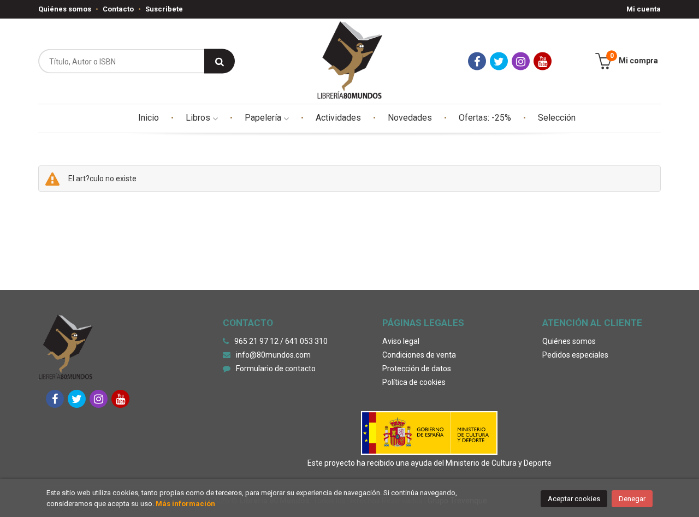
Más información (185, 504)
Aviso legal (400, 341)
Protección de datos (416, 368)
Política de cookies (414, 382)
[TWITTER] (499, 61)
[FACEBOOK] (477, 61)
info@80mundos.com (273, 354)
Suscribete (164, 9)
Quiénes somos (64, 9)
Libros (199, 117)
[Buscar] (219, 61)
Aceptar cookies (574, 499)
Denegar (632, 499)
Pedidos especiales (575, 354)
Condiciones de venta (419, 354)
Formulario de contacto (276, 368)
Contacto (118, 9)
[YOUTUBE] (543, 61)
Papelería (264, 117)
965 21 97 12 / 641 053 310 (281, 341)
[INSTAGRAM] (521, 61)
